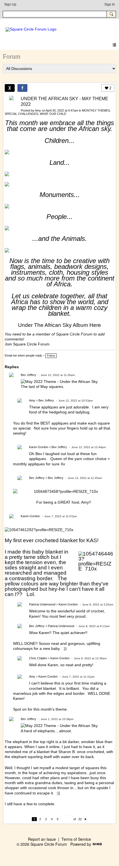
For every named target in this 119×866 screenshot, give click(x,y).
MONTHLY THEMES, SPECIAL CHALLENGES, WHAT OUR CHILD (58, 112)
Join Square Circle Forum (27, 344)
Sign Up (10, 4)
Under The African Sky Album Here (59, 325)
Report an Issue (42, 839)
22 (80, 819)
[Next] (85, 819)
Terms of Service (76, 839)
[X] (10, 88)
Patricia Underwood (42, 604)
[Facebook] (22, 88)
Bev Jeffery (28, 375)
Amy (38, 110)
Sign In (109, 4)
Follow (51, 355)
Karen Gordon (38, 447)
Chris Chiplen (38, 658)
